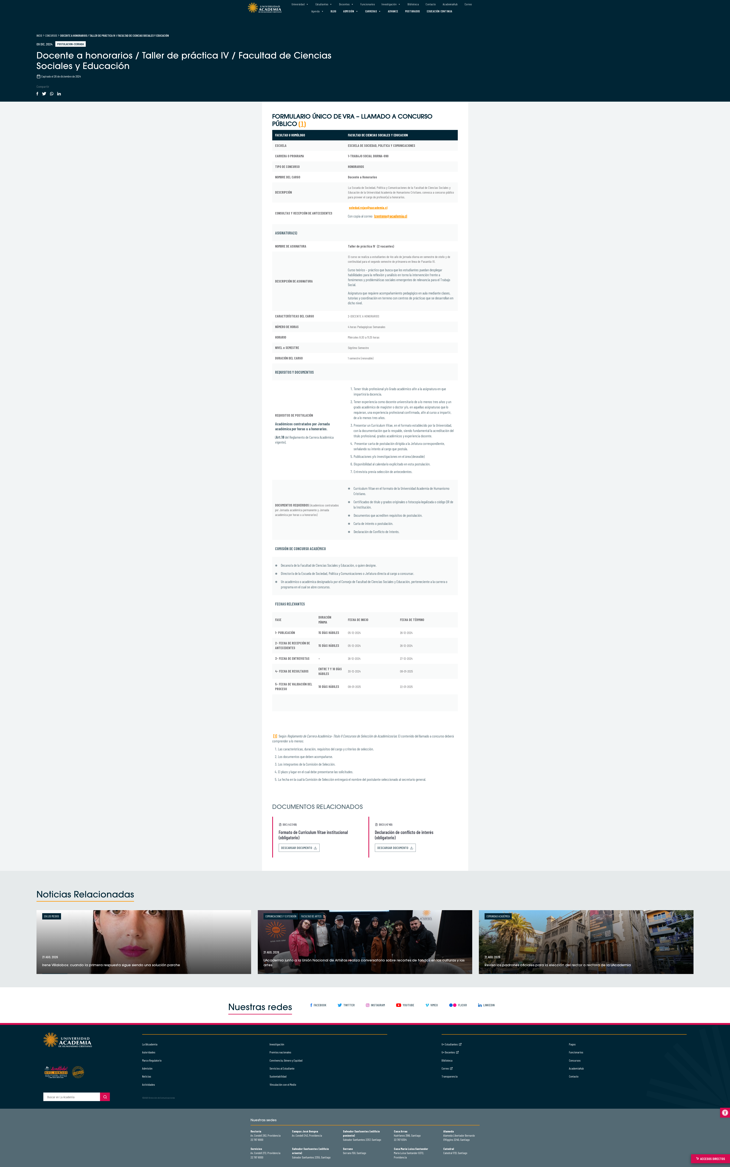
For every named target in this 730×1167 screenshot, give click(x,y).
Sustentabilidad (278, 1076)
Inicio (39, 35)
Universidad (298, 4)
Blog (333, 11)
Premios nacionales (280, 1052)
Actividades (148, 1084)
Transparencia (450, 1076)
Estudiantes (322, 4)
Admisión (348, 11)
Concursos (51, 35)
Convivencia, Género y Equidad (286, 1060)
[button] (725, 1113)
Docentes (344, 4)
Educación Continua (439, 11)
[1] (275, 736)
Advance (393, 11)
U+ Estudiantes (450, 1044)
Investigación (389, 4)
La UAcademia (149, 1044)
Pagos (572, 1044)
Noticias (146, 1076)
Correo (468, 4)
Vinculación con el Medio (283, 1084)
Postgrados (412, 11)
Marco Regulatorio (152, 1060)
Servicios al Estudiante (282, 1068)
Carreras (371, 11)
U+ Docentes (448, 1052)
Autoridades (148, 1052)
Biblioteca (413, 4)
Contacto (431, 4)
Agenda (315, 11)
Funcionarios (367, 4)
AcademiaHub (450, 4)
